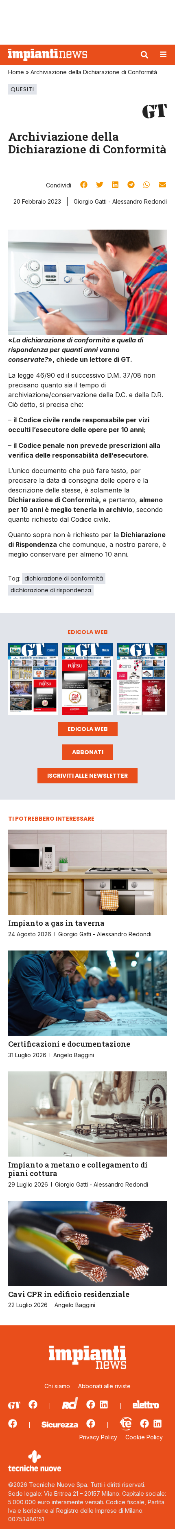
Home (16, 72)
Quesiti (22, 89)
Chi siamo (57, 1386)
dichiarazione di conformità (63, 578)
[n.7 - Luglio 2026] (33, 680)
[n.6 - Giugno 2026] (87, 680)
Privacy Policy (98, 1437)
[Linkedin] (103, 1404)
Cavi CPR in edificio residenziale (68, 1294)
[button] (144, 55)
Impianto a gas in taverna (56, 923)
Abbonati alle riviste (104, 1386)
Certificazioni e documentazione (69, 1044)
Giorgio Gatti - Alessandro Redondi (120, 201)
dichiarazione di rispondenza (51, 590)
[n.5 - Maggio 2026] (142, 680)
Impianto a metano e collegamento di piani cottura (78, 1169)
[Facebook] (32, 1404)
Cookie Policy (144, 1437)
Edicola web (88, 729)
